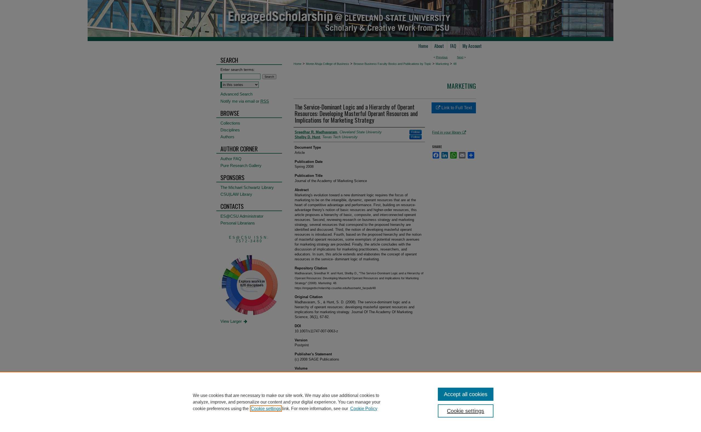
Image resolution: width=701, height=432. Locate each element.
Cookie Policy (363, 408)
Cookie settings (266, 408)
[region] (350, 402)
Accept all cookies (465, 394)
